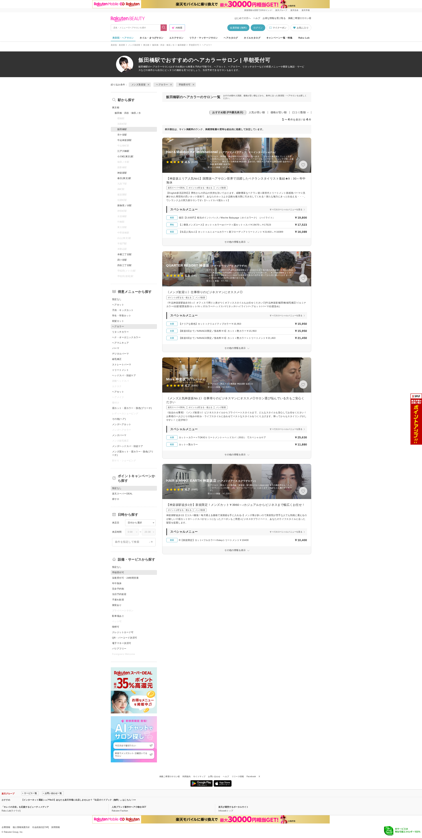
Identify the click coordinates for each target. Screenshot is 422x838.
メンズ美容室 (134, 45)
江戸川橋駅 (123, 151)
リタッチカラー (120, 332)
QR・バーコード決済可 (124, 637)
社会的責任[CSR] (40, 827)
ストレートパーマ (121, 364)
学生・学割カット (121, 315)
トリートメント (120, 370)
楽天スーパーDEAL (122, 493)
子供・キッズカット (123, 310)
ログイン (258, 27)
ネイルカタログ (252, 37)
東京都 (146, 45)
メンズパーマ (119, 435)
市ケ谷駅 (122, 134)
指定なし (117, 299)
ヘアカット (118, 304)
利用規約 (186, 776)
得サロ (115, 499)
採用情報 (55, 827)
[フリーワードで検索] (164, 27)
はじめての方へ (243, 18)
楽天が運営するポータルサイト (233, 807)
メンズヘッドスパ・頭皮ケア (127, 446)
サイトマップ (199, 776)
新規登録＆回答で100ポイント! (258, 10)
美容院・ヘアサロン (123, 37)
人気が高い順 (257, 112)
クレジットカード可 (123, 632)
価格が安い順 (279, 112)
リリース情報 (238, 776)
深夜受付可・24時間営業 (125, 578)
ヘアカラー (156, 66)
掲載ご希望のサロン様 (299, 18)
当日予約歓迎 (119, 594)
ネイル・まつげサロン (151, 37)
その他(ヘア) (119, 419)
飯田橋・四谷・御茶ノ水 (163, 45)
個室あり (117, 605)
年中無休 (117, 583)
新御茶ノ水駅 (124, 205)
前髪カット (118, 321)
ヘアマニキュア (120, 342)
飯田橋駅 (182, 45)
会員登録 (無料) (238, 27)
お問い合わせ (214, 776)
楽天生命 (294, 10)
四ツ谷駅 (122, 260)
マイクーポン (279, 27)
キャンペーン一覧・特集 (279, 37)
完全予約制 (118, 588)
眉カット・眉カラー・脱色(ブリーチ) (132, 408)
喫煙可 (115, 626)
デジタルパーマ (120, 353)
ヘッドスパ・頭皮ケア (124, 375)
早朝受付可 (194, 45)
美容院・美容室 (118, 45)
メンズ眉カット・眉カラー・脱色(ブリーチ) (132, 453)
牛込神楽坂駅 (124, 140)
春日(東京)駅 (124, 178)
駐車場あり (118, 616)
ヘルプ (256, 18)
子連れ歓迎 (118, 599)
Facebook (251, 776)
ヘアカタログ (231, 37)
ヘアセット (118, 391)
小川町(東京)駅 (125, 156)
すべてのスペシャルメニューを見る (286, 210)
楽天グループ (281, 10)
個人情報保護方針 (21, 827)
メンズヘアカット (121, 424)
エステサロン (176, 37)
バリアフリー (119, 648)
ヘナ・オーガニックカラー (126, 337)
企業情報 (6, 827)
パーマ (115, 348)
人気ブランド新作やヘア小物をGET (129, 807)
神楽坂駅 (122, 172)
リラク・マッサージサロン (203, 37)
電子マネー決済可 (121, 643)
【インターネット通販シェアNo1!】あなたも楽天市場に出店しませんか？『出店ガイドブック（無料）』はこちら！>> (78, 800)
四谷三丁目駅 (124, 265)
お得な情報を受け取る (274, 18)
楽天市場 (306, 10)
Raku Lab (304, 37)
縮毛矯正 (117, 359)
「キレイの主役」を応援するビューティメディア (25, 807)
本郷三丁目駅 (124, 254)
